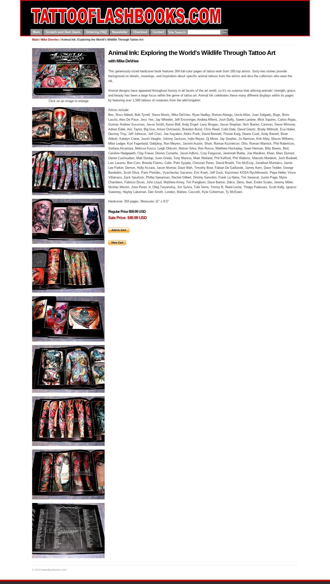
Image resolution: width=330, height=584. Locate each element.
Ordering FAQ (96, 32)
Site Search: (177, 32)
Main (36, 32)
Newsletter (120, 32)
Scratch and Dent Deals (63, 32)
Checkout (140, 32)
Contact (158, 32)
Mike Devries (50, 39)
